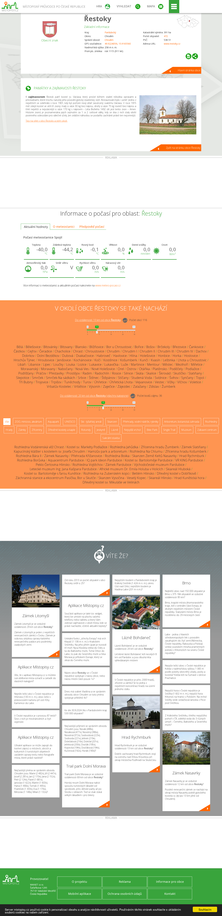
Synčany (187, 377)
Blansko (81, 347)
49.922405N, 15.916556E (118, 43)
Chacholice (62, 351)
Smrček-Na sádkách (60, 377)
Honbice (164, 355)
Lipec (47, 364)
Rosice (116, 373)
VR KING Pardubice (189, 460)
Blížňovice (96, 347)
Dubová (67, 355)
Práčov (41, 373)
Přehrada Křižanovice (86, 456)
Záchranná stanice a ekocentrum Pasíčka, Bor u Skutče (56, 478)
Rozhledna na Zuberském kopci (106, 473)
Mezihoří (182, 364)
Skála (140, 373)
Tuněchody (72, 382)
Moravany (48, 369)
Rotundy (86, 430)
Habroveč (104, 355)
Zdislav (154, 386)
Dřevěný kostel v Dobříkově (176, 473)
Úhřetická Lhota (121, 382)
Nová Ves (82, 369)
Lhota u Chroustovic (192, 360)
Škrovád (165, 373)
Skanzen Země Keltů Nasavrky (154, 456)
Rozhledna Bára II (28, 456)
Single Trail (169, 430)
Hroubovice (46, 360)
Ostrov (131, 369)
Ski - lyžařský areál (91, 421)
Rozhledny (211, 421)
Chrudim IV (185, 351)
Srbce (82, 377)
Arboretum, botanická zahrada (181, 421)
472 (166, 36)
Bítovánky (50, 347)
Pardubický (110, 32)
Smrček (37, 377)
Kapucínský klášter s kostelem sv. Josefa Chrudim (49, 451)
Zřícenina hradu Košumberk (185, 451)
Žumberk (168, 386)
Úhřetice (100, 382)
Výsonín (94, 386)
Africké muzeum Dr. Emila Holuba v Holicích (131, 469)
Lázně (114, 430)
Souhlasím (205, 909)
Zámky (22, 430)
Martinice (137, 364)
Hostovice (191, 355)
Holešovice (147, 355)
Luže (124, 364)
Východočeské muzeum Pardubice (159, 464)
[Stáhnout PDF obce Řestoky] (188, 56)
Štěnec (94, 377)
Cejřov (32, 351)
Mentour (153, 364)
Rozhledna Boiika (117, 456)
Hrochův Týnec (24, 360)
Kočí (97, 360)
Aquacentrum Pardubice (66, 460)
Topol (200, 377)
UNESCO (70, 421)
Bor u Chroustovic (119, 347)
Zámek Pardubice (118, 464)
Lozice (82, 364)
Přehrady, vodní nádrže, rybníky (140, 421)
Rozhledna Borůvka (31, 460)
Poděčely (176, 369)
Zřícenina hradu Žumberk (160, 447)
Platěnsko (160, 369)
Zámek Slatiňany (194, 447)
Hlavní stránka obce (189, 70)
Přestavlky (56, 373)
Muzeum (186, 430)
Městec (168, 364)
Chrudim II (147, 351)
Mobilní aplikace (79, 894)
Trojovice (42, 382)
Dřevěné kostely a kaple (61, 430)
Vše (7, 421)
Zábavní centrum (207, 430)
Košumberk (128, 360)
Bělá (20, 347)
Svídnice (161, 377)
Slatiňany (195, 373)
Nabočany (65, 369)
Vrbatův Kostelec (59, 386)
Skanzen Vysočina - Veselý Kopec (122, 478)
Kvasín (155, 360)
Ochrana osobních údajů (125, 894)
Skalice (151, 373)
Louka (70, 364)
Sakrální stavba (111, 438)
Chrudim (109, 39)
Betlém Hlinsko (143, 473)
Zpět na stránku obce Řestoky (183, 148)
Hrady (9, 430)
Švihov (173, 377)
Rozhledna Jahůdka (124, 447)
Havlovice (120, 355)
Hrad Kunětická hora (189, 478)
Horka (177, 355)
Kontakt (170, 894)
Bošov (150, 347)
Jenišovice (64, 360)
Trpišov (56, 382)
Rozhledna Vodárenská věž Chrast (39, 447)
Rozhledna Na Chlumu (146, 451)
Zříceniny (37, 430)
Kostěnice (110, 360)
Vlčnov (182, 382)
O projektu (79, 882)
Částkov (19, 351)
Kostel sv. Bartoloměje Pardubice (149, 460)
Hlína (133, 355)
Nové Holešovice (103, 369)
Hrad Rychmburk (191, 456)
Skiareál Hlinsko (160, 478)
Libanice (34, 364)
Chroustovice (94, 351)
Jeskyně (101, 430)
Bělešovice (33, 347)
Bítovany (66, 347)
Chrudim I (130, 351)
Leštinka (169, 360)
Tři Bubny (26, 382)
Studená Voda (141, 377)
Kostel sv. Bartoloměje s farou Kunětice (52, 473)
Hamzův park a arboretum (107, 451)
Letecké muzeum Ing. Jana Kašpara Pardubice (63, 469)
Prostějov (73, 373)
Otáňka (144, 369)
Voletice (195, 382)
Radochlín (102, 373)
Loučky (58, 364)
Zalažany (139, 386)
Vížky (171, 382)
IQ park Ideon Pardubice (104, 460)
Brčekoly (163, 347)
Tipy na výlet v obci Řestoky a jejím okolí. (46, 120)
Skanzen (112, 421)
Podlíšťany (25, 373)
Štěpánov (108, 377)
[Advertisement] (111, 183)
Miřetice (196, 364)
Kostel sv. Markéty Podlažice (87, 447)
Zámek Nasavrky (56, 456)
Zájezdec (124, 386)
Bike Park (152, 430)
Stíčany (123, 377)
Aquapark (53, 421)
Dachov (201, 351)
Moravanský (29, 369)
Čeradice (45, 351)
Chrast (78, 351)
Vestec (159, 382)
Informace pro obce (170, 882)
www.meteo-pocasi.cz (108, 285)
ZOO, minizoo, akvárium (28, 421)
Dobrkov (28, 355)
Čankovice (196, 347)
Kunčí (144, 360)
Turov (87, 382)
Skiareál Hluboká (178, 469)
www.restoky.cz (172, 43)
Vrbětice (80, 386)
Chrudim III (166, 351)
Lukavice (95, 364)
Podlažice (192, 369)
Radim (87, 373)
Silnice (128, 373)
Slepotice (22, 377)
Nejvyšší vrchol (132, 430)
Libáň (22, 364)
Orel (121, 369)
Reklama (125, 882)
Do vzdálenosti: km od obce (98, 320)
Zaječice (109, 386)
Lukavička (111, 364)
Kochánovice (83, 360)
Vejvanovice (143, 382)
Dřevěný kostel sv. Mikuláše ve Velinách (111, 482)
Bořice (139, 347)
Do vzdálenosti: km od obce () (94, 396)
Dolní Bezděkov (48, 355)
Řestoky (97, 18)
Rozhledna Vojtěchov (87, 464)
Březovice (179, 347)
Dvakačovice (85, 355)
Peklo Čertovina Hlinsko (53, 464)
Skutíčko (179, 373)
